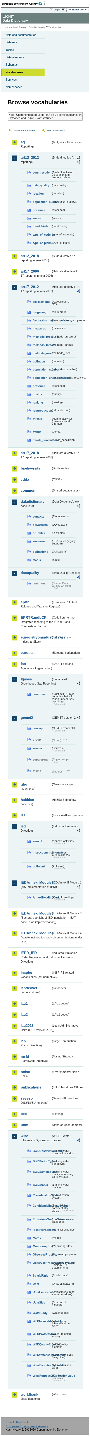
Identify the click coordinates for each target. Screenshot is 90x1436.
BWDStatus (40, 1184)
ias (23, 815)
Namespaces (14, 87)
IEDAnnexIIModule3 (36, 913)
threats (37, 418)
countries (39, 694)
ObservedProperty (42, 1254)
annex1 (37, 841)
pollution (39, 361)
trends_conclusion (42, 440)
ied (23, 826)
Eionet (22, 27)
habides (27, 800)
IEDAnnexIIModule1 (36, 882)
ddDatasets (40, 524)
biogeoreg (40, 312)
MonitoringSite (42, 1246)
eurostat (28, 653)
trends (37, 431)
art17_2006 (30, 271)
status (37, 560)
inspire (26, 972)
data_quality (41, 185)
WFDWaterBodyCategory (42, 1355)
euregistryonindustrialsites (36, 637)
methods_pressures (42, 336)
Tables (10, 49)
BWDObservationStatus (42, 1151)
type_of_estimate (42, 234)
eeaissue (39, 541)
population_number (42, 201)
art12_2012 (30, 157)
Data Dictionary (37, 27)
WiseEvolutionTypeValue (42, 1365)
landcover (29, 988)
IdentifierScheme (42, 1229)
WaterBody (40, 1313)
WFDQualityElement (42, 1344)
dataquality (30, 573)
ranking (38, 402)
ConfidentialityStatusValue (42, 1205)
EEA (23, 4)
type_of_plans (42, 243)
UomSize (39, 1302)
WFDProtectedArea (42, 1334)
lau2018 (27, 1025)
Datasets (11, 42)
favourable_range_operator (42, 320)
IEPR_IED (29, 953)
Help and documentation (21, 34)
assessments (41, 301)
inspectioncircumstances (42, 852)
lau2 (24, 1014)
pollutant (39, 866)
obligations (40, 551)
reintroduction (42, 410)
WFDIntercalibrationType (42, 1321)
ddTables (39, 533)
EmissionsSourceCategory (42, 1219)
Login (57, 9)
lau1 (24, 1003)
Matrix (37, 1238)
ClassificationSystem (42, 1195)
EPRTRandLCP (34, 617)
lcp (23, 1041)
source (37, 748)
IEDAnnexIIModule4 (36, 933)
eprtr (25, 602)
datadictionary (33, 501)
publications (31, 1087)
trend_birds (40, 226)
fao (23, 664)
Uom (36, 1283)
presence (39, 210)
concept (38, 728)
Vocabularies (14, 72)
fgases (26, 679)
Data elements (15, 57)
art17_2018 (30, 453)
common (28, 490)
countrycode (41, 172)
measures (39, 328)
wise (24, 1136)
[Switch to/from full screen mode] (64, 10)
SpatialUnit (40, 1275)
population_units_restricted (42, 377)
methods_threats (42, 345)
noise (25, 1072)
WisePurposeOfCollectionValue (42, 1375)
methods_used (42, 353)
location (38, 193)
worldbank (29, 1394)
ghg (24, 784)
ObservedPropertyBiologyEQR (42, 1262)
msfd (25, 1056)
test (24, 1114)
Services (11, 79)
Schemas (12, 64)
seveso (27, 1098)
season (37, 218)
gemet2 (27, 718)
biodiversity (30, 468)
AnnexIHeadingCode (42, 897)
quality (37, 394)
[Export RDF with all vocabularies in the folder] (78, 162)
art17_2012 (30, 287)
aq (23, 142)
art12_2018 (30, 256)
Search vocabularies (25, 130)
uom (24, 1125)
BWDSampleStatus (42, 1171)
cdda (25, 479)
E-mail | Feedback (17, 1422)
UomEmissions (42, 1292)
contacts (38, 516)
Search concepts (56, 130)
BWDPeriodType (42, 1161)
